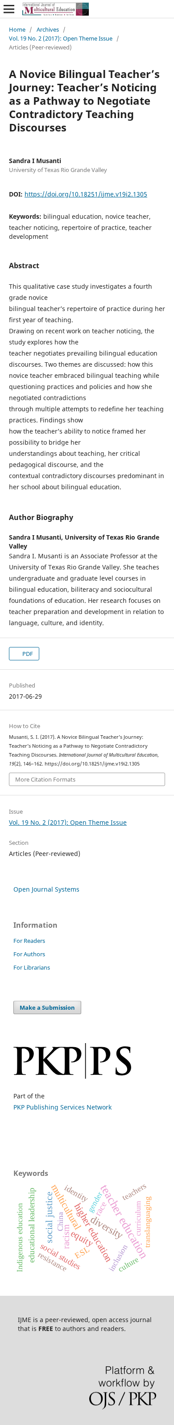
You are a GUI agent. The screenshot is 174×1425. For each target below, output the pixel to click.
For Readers (29, 941)
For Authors (29, 954)
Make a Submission (47, 1007)
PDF (27, 654)
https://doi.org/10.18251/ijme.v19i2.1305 (86, 194)
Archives (48, 29)
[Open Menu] (9, 9)
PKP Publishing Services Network (62, 1107)
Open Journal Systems (46, 889)
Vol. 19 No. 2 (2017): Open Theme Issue (60, 38)
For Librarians (31, 967)
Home (17, 29)
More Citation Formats (45, 779)
